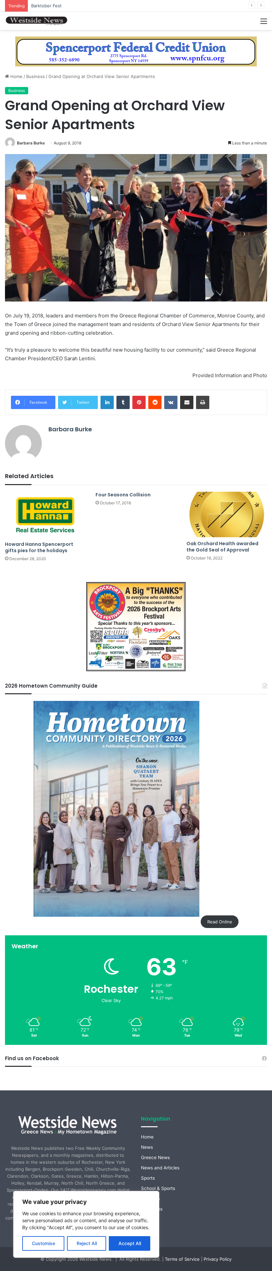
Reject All (87, 1243)
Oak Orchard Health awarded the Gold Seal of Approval (222, 546)
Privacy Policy (218, 1259)
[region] (86, 1224)
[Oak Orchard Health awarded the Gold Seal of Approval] (226, 514)
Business (35, 76)
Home (16, 76)
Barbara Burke (31, 142)
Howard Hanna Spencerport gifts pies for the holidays (39, 547)
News (147, 1147)
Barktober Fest (46, 5)
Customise (43, 1243)
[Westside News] (36, 21)
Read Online (219, 921)
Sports (148, 1178)
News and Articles (160, 1167)
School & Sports (158, 1188)
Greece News (155, 1157)
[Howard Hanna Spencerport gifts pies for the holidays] (45, 515)
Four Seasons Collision (123, 494)
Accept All (129, 1243)
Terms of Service (182, 1259)
